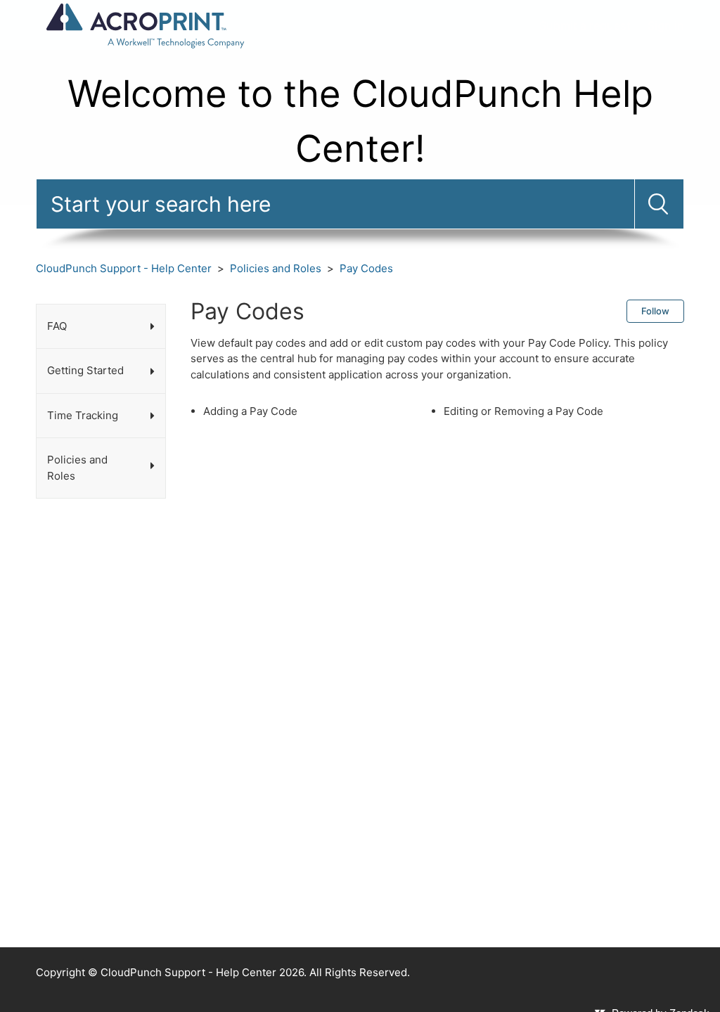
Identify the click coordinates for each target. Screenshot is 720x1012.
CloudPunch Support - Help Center (124, 268)
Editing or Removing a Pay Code (523, 411)
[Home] (144, 24)
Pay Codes (366, 268)
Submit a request (585, 25)
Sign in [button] (666, 25)
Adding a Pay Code (250, 411)
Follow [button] (655, 310)
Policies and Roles (275, 268)
